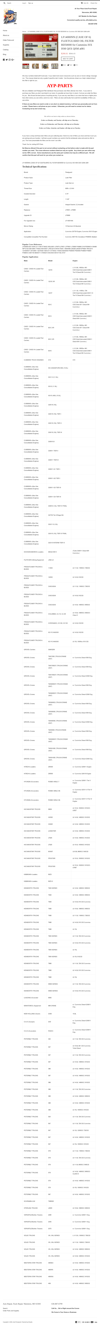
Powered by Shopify (27, 1322)
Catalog (5, 49)
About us (6, 35)
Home (5, 30)
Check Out (94, 3)
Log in (24, 3)
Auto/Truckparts (17, 1322)
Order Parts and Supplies (8, 42)
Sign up (30, 3)
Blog (4, 54)
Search (5, 1308)
